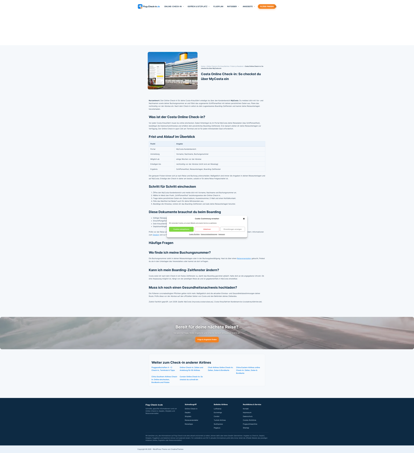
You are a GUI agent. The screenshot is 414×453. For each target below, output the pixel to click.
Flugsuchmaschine (250, 424)
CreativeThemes (177, 449)
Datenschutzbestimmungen (209, 234)
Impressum (221, 234)
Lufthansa (217, 409)
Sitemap (246, 428)
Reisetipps (189, 424)
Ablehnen (207, 229)
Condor (217, 416)
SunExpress (218, 424)
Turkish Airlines (220, 420)
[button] (244, 219)
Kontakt (246, 409)
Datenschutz (247, 416)
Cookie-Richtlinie (194, 234)
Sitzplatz (188, 416)
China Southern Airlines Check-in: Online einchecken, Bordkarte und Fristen (164, 379)
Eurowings (218, 412)
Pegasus (217, 428)
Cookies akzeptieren (181, 229)
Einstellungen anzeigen (233, 229)
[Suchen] (276, 6)
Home (203, 66)
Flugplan (218, 6)
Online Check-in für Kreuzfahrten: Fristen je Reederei (225, 66)
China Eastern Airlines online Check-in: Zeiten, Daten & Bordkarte (248, 370)
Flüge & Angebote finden (207, 339)
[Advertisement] (207, 29)
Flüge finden (267, 6)
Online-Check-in (173, 6)
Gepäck (156, 235)
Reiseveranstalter (244, 258)
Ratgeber (232, 6)
